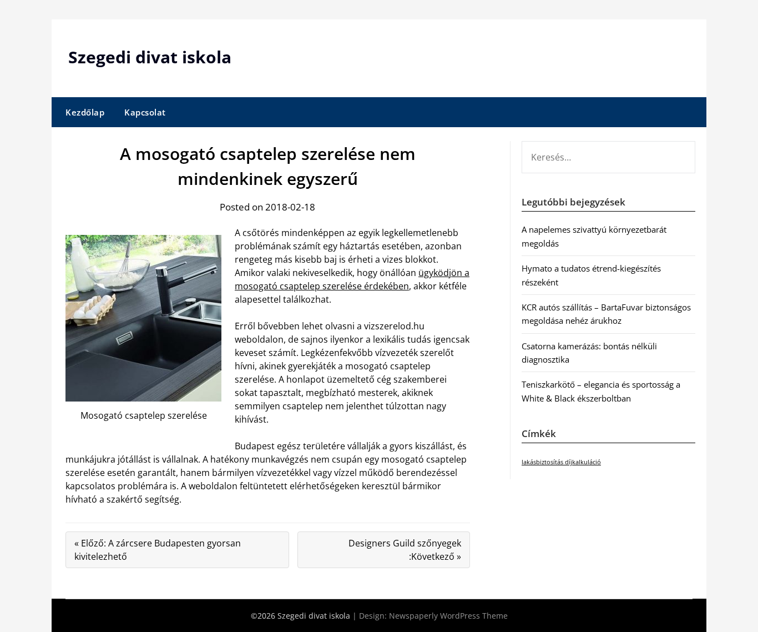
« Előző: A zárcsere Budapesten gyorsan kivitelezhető (157, 550)
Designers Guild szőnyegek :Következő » (404, 550)
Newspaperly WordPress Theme (448, 615)
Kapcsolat (145, 112)
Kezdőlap (84, 112)
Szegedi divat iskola (149, 57)
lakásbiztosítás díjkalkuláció (561, 462)
